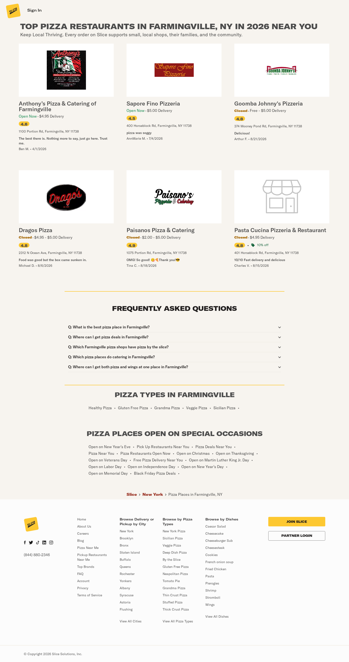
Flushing (126, 609)
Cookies (211, 555)
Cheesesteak (215, 548)
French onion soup (219, 562)
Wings (210, 604)
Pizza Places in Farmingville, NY (195, 494)
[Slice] (13, 11)
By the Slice (171, 559)
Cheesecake (214, 533)
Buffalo (125, 559)
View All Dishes (217, 616)
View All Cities (130, 621)
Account (83, 581)
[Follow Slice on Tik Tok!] (37, 543)
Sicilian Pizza (173, 538)
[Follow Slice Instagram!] (51, 543)
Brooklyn (126, 538)
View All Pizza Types (178, 621)
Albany (125, 588)
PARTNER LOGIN (296, 535)
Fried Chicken (215, 569)
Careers (83, 533)
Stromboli (212, 597)
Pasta (209, 576)
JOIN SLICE (297, 521)
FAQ (80, 574)
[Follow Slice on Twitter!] (31, 543)
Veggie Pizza (172, 545)
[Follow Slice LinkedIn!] (44, 543)
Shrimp (210, 590)
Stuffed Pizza (173, 602)
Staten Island (130, 552)
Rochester (127, 574)
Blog (80, 540)
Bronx (124, 545)
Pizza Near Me (88, 548)
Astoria (125, 602)
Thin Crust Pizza (175, 595)
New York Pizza (174, 531)
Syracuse (126, 595)
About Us (84, 526)
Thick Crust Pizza (176, 609)
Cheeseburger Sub (219, 540)
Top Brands (85, 567)
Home (81, 519)
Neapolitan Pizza (175, 574)
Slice (132, 494)
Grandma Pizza (174, 588)
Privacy (82, 588)
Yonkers (126, 581)
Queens (125, 567)
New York (152, 494)
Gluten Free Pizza (176, 567)
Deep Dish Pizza (175, 552)
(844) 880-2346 (37, 554)
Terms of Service (89, 595)
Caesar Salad (215, 526)
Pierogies (212, 583)
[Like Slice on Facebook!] (25, 543)
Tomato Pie (171, 581)
